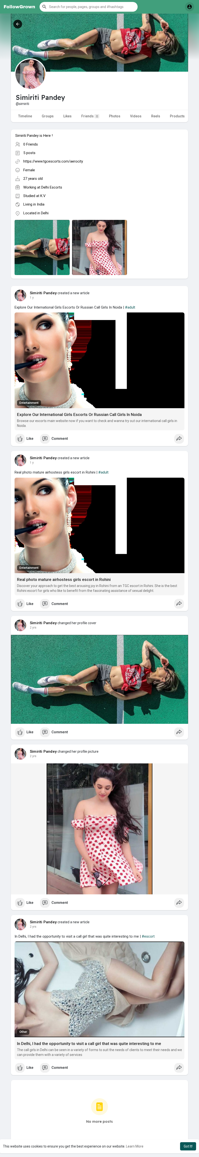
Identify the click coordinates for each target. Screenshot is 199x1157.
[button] (89, 7)
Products (177, 116)
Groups (48, 116)
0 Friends (30, 144)
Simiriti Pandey (43, 293)
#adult (130, 307)
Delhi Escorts (51, 187)
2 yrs (33, 627)
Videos (135, 116)
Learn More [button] (134, 1146)
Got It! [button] (188, 1146)
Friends (89, 116)
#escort (148, 936)
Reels (155, 116)
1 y (32, 297)
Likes (67, 116)
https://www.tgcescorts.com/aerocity (53, 161)
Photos (114, 116)
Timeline (25, 116)
